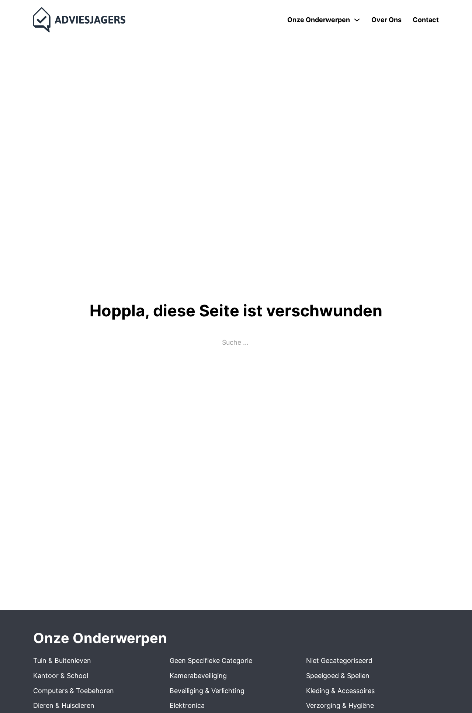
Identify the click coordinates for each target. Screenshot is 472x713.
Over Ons (386, 20)
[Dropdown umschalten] (357, 20)
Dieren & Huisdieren (63, 705)
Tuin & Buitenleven (62, 660)
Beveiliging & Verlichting (207, 691)
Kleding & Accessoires (340, 691)
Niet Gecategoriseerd (339, 660)
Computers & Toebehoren (73, 691)
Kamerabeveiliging (198, 675)
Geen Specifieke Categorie (211, 660)
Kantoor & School (60, 675)
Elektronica (187, 705)
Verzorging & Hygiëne (340, 705)
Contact (426, 20)
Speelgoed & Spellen (337, 675)
